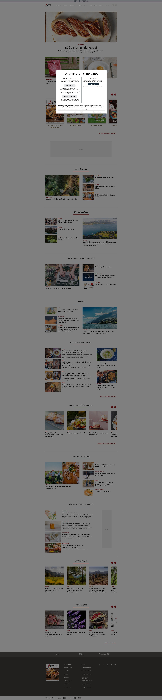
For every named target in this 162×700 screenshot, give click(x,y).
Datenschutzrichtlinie (79, 112)
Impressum (64, 112)
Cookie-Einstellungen (96, 112)
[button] (93, 84)
